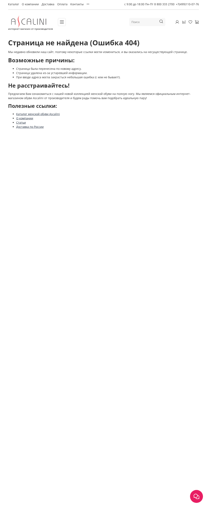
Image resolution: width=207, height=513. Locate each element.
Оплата (62, 4)
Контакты (77, 4)
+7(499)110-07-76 (187, 4)
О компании (30, 4)
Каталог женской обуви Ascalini (38, 114)
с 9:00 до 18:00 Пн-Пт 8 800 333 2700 (149, 4)
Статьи (21, 122)
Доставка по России (30, 127)
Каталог (13, 4)
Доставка (48, 4)
